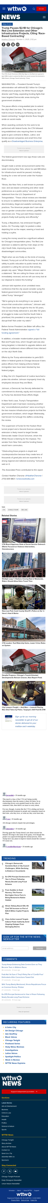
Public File (33, 1200)
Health (4, 1119)
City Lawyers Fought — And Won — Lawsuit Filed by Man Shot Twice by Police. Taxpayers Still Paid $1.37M (23, 708)
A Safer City (10, 1027)
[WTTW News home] (11, 17)
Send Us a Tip (7, 1153)
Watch (19, 1190)
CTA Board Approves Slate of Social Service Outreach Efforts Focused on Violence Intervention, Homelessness (23, 546)
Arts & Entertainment (9, 1106)
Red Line (24, 510)
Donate (41, 9)
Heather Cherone (8, 39)
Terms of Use (25, 1200)
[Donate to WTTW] (24, 1194)
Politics (7, 24)
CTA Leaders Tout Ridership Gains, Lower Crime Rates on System (23, 644)
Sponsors (5, 1160)
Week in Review (12, 1059)
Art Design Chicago (14, 1030)
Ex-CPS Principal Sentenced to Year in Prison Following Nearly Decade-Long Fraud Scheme (17, 880)
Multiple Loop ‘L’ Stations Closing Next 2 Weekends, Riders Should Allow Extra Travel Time (22, 580)
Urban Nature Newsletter (11, 1183)
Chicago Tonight (12, 1040)
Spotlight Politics (13, 1056)
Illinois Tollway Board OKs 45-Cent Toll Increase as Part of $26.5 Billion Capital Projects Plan (17, 910)
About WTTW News (9, 1146)
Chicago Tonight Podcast (11, 1176)
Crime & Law (6, 1113)
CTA (4, 510)
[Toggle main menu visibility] (4, 8)
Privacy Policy (15, 1200)
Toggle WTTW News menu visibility (45, 17)
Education (5, 1116)
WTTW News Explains (15, 1063)
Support (36, 1190)
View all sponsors (24, 150)
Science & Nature (8, 1126)
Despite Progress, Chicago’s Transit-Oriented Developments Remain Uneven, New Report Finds (22, 676)
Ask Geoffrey (11, 1033)
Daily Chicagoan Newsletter (12, 1180)
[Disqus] (24, 761)
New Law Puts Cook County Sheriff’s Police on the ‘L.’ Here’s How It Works (23, 612)
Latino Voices (11, 1053)
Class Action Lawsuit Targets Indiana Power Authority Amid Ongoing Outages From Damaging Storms (17, 923)
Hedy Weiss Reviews (14, 1046)
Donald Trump (13, 510)
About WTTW (28, 1190)
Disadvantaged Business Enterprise (27, 141)
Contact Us (6, 1150)
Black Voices (11, 1037)
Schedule (12, 1190)
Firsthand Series (12, 1043)
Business (5, 1109)
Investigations (11, 1050)
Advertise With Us (8, 1156)
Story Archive (6, 1143)
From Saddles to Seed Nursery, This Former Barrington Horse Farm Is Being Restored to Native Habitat (15, 895)
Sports (4, 1129)
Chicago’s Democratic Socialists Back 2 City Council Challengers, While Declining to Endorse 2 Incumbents (17, 867)
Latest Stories (7, 1103)
